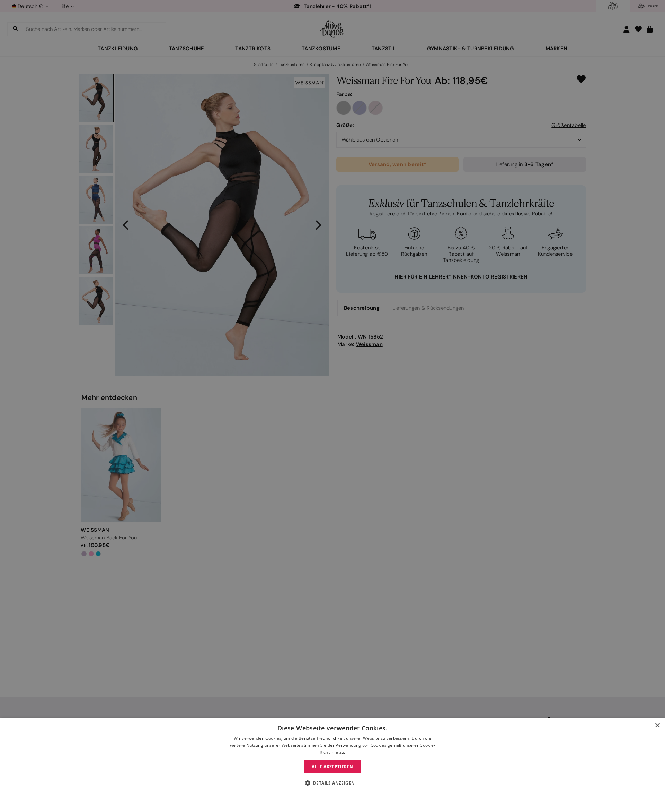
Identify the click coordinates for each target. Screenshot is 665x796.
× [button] (657, 725)
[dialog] (332, 757)
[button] (332, 783)
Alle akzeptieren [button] (332, 767)
